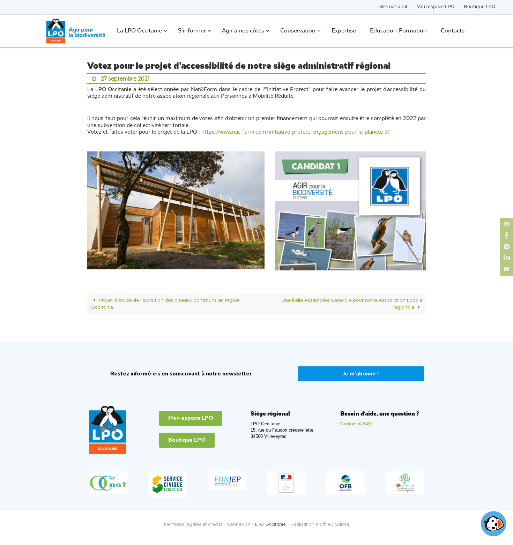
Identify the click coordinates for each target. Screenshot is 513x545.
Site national (393, 7)
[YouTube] (505, 269)
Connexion (239, 524)
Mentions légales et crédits (193, 524)
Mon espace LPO (435, 7)
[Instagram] (505, 246)
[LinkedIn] (505, 257)
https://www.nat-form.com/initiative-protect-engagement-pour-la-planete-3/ (295, 132)
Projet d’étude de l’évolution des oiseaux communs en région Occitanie (165, 303)
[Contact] (505, 224)
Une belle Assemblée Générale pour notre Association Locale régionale (352, 303)
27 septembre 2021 (125, 78)
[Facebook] (505, 235)
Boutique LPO (480, 7)
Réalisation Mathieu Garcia (319, 524)
